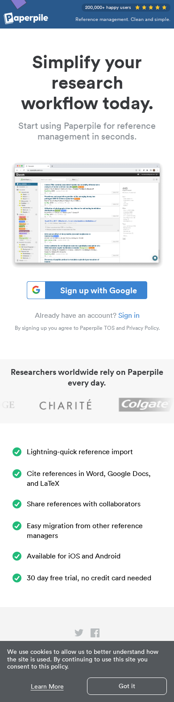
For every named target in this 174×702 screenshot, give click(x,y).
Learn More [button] (47, 686)
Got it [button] (127, 686)
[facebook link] (95, 634)
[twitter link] (79, 634)
